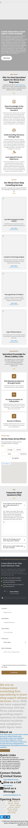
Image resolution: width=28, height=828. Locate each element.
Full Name (4, 608)
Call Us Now (6, 58)
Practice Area (4, 638)
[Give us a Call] (1, 782)
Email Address (5, 618)
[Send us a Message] (1, 788)
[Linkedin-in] (8, 817)
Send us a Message (9, 789)
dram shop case (20, 85)
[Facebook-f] (5, 817)
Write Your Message (6, 648)
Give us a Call (12, 782)
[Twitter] (1, 817)
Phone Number (5, 628)
